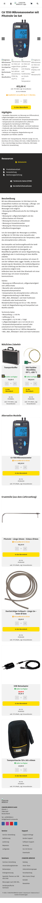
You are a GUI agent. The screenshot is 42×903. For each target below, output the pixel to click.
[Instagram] (7, 823)
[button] (3, 376)
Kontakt (25, 880)
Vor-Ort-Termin (27, 849)
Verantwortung (27, 873)
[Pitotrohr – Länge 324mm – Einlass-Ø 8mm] (21, 500)
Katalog (25, 862)
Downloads (26, 852)
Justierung (5, 842)
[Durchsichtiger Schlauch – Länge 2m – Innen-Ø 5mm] (21, 572)
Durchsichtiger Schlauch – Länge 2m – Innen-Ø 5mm (21, 612)
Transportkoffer (10, 367)
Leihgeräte (5, 849)
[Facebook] (3, 823)
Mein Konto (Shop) (29, 876)
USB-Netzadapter (21, 686)
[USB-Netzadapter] (21, 647)
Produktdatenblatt (13, 169)
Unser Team (26, 866)
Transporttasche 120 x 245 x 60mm (21, 760)
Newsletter (26, 883)
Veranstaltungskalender (10, 866)
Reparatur (5, 845)
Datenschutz (35, 893)
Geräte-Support (28, 838)
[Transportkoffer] (11, 348)
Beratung (26, 845)
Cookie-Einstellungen (21, 894)
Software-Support (28, 842)
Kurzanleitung (11, 172)
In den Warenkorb (21, 107)
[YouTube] (11, 823)
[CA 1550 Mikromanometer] (21, 418)
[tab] (21, 162)
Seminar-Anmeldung (9, 862)
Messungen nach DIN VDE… (11, 882)
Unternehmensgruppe (30, 869)
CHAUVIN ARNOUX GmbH (15, 893)
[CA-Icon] (5, 799)
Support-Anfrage (28, 835)
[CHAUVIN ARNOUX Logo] (21, 3)
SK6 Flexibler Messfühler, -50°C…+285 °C (31, 369)
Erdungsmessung (7, 873)
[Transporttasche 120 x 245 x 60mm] (21, 721)
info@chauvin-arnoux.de (10, 819)
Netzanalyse (6, 869)
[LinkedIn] (15, 823)
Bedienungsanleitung (14, 175)
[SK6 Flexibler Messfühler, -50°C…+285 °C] (31, 348)
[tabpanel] (21, 172)
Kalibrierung (6, 838)
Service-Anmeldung (8, 835)
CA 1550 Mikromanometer (21, 458)
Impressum (26, 893)
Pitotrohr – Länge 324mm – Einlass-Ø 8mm (21, 539)
